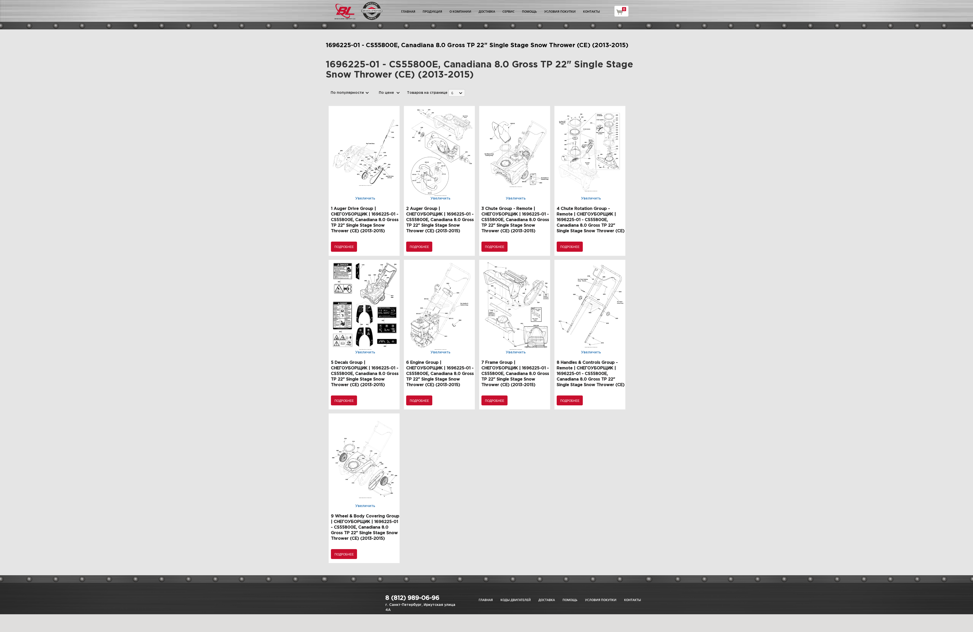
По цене (386, 92)
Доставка (487, 11)
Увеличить (365, 198)
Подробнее (344, 246)
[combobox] (456, 93)
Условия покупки (560, 11)
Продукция (432, 11)
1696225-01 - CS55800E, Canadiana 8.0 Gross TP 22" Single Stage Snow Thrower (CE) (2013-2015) (477, 45)
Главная (408, 11)
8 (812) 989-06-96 (412, 598)
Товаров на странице (427, 92)
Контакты (591, 11)
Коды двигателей (515, 600)
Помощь (529, 11)
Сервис (508, 11)
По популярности (347, 92)
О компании (460, 11)
